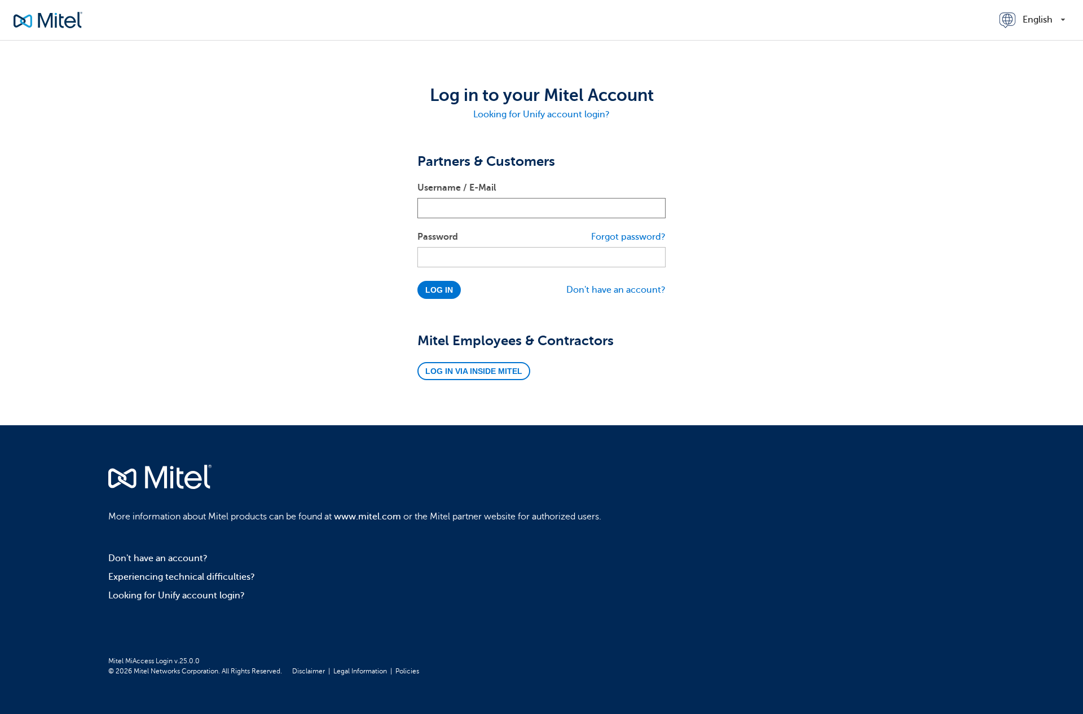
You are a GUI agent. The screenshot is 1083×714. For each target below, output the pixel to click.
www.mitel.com (367, 517)
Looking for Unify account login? (541, 114)
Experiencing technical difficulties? (181, 577)
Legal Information (360, 671)
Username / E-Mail (456, 188)
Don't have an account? (616, 290)
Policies (407, 671)
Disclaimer (308, 671)
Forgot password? (628, 237)
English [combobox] (1038, 20)
